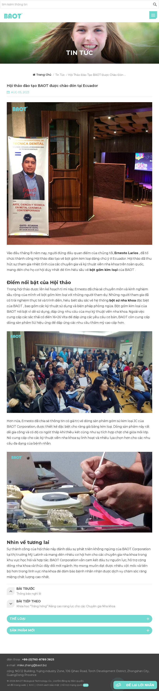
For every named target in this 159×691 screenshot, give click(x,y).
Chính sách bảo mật (47, 684)
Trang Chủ (43, 74)
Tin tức (60, 75)
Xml (31, 684)
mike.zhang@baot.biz (32, 665)
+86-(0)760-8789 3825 (38, 659)
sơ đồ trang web (16, 684)
